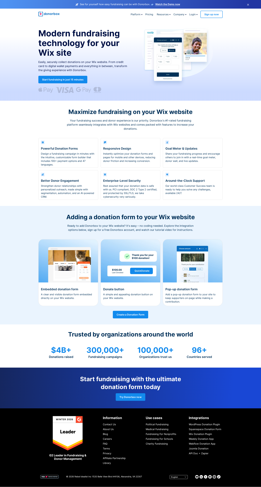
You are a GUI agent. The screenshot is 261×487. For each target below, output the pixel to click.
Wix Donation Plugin (200, 434)
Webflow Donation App (202, 443)
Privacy (107, 453)
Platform (135, 14)
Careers (107, 438)
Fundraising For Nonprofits (161, 434)
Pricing (149, 14)
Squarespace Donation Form (205, 429)
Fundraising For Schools (159, 438)
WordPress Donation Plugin (204, 424)
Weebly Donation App (201, 438)
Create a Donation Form (131, 314)
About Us (108, 429)
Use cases (154, 418)
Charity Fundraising (157, 443)
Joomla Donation (198, 448)
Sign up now (211, 14)
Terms (106, 448)
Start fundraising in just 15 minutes (63, 79)
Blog (105, 434)
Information (112, 418)
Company (178, 14)
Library (107, 463)
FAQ (105, 443)
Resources (163, 14)
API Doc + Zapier (198, 453)
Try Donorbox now (130, 397)
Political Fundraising (157, 424)
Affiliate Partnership (114, 458)
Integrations (199, 418)
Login (192, 14)
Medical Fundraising (157, 429)
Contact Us (109, 424)
